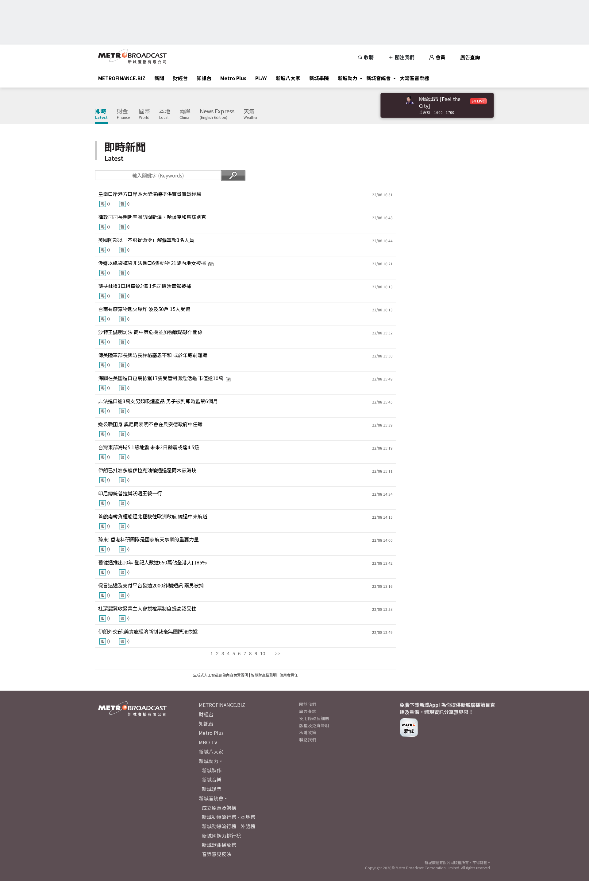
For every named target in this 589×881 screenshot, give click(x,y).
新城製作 (211, 770)
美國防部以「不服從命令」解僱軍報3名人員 (146, 239)
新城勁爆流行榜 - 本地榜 (228, 817)
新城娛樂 (211, 789)
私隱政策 (307, 732)
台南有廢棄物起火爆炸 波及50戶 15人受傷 (144, 309)
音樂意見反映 (216, 854)
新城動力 (347, 78)
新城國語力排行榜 (221, 835)
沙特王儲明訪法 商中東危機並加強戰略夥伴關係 (150, 332)
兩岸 (185, 114)
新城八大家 (288, 78)
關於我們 (307, 704)
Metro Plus (233, 78)
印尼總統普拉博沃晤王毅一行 (130, 493)
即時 (101, 114)
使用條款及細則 (314, 718)
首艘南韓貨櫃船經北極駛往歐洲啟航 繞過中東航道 (152, 516)
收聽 (368, 57)
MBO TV (208, 742)
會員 (439, 57)
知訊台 (204, 78)
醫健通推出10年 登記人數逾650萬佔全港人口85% (152, 562)
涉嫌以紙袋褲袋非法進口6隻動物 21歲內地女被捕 (152, 262)
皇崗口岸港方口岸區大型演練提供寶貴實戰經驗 (149, 193)
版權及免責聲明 (314, 725)
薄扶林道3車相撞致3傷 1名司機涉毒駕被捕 (144, 286)
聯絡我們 (307, 739)
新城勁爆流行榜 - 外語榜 (228, 826)
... (270, 653)
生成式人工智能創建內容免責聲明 (220, 674)
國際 (144, 114)
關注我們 (404, 57)
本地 (164, 114)
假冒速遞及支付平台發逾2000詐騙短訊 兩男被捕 (151, 585)
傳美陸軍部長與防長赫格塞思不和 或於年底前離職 (152, 355)
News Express (217, 114)
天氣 (250, 114)
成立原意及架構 (219, 807)
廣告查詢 (470, 57)
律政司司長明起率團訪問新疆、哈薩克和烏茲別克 (152, 216)
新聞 (159, 78)
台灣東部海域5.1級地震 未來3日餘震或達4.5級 (148, 447)
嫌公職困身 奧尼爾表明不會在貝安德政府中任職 (150, 424)
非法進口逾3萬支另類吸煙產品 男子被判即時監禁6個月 (158, 401)
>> (277, 653)
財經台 (180, 78)
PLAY (261, 78)
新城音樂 (211, 779)
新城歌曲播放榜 (219, 844)
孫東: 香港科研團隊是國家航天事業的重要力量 (148, 539)
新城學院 (319, 78)
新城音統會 (378, 78)
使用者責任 (288, 674)
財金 (123, 114)
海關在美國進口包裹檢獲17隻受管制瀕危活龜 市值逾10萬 (160, 378)
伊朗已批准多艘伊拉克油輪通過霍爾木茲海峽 (147, 470)
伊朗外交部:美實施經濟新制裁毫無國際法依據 (148, 631)
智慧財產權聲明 (264, 674)
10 (262, 653)
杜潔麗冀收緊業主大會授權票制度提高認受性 (147, 608)
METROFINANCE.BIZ (121, 78)
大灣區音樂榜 (414, 78)
